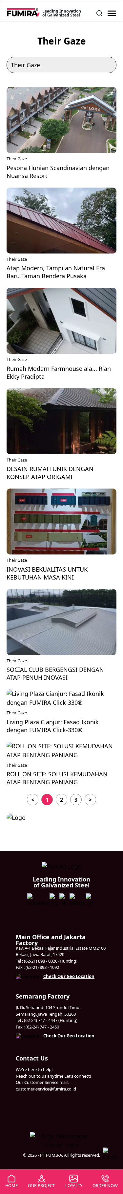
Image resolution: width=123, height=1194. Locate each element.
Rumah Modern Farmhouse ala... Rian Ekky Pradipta (59, 372)
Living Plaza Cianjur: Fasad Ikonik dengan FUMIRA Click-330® (53, 726)
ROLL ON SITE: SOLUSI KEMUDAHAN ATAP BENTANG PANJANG (57, 778)
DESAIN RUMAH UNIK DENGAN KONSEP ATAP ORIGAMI (50, 473)
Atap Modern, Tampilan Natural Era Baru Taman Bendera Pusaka (56, 272)
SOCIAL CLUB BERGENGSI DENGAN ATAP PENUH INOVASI (55, 673)
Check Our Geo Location (68, 976)
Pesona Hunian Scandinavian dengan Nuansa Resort (58, 172)
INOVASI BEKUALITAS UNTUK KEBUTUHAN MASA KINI (47, 573)
